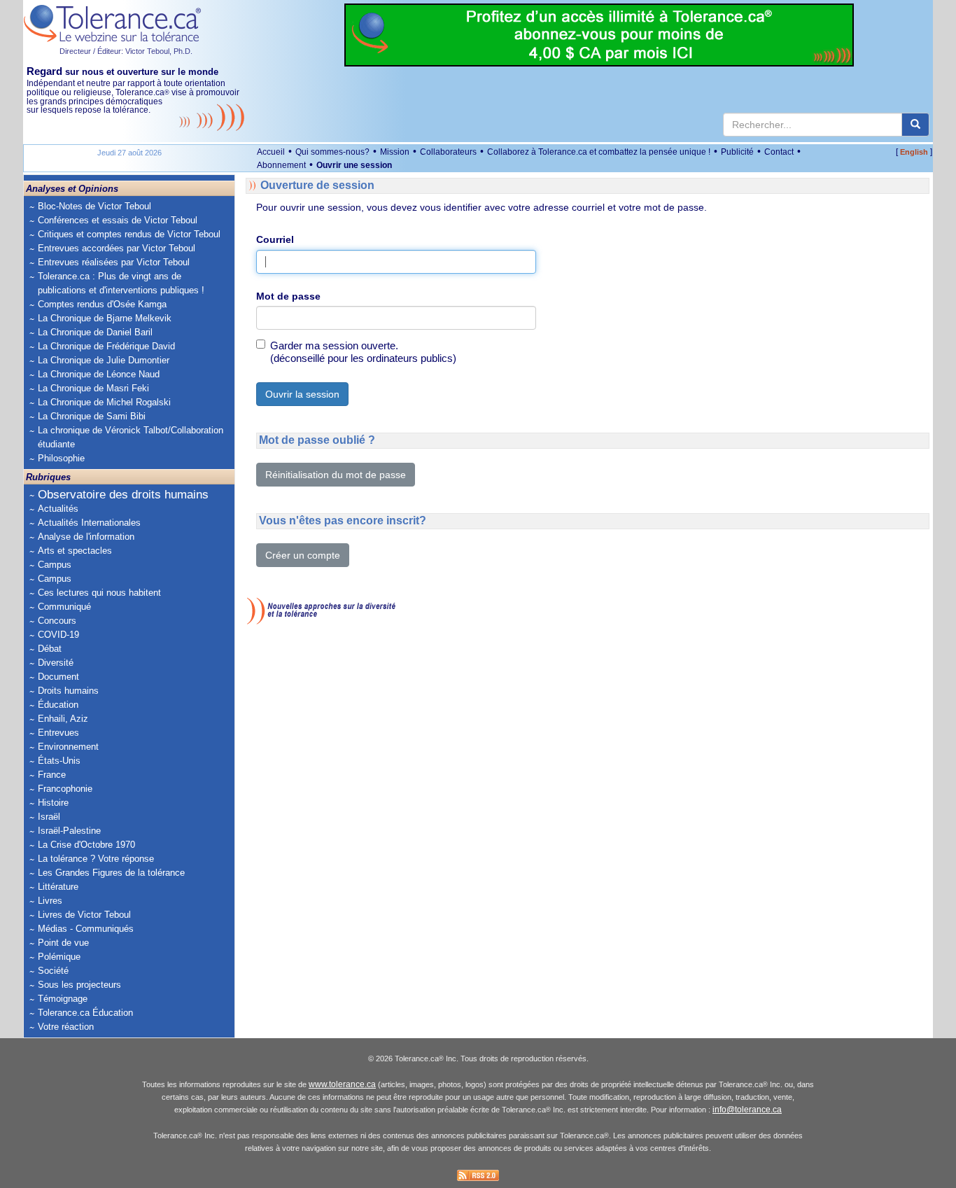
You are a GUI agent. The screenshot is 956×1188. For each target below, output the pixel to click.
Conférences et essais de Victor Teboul (117, 220)
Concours (57, 620)
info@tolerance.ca (747, 1109)
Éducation (58, 704)
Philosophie (61, 458)
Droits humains (68, 690)
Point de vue (63, 942)
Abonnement (281, 165)
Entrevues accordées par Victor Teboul (116, 248)
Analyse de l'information (86, 536)
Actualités (58, 508)
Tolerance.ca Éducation (85, 1012)
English (914, 152)
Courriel (275, 239)
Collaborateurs (448, 152)
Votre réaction (66, 1026)
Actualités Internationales (89, 522)
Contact (779, 152)
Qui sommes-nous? (332, 152)
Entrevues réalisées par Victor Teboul (114, 262)
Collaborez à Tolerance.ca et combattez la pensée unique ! (598, 152)
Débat (50, 648)
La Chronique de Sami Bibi (92, 416)
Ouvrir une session (354, 165)
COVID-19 (58, 634)
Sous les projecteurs (79, 984)
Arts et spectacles (75, 550)
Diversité (55, 662)
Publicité (737, 152)
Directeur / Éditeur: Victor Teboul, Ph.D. (125, 51)
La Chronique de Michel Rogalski (104, 402)
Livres (50, 900)
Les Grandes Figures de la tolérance (111, 872)
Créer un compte (302, 555)
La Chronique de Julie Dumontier (103, 360)
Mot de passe (288, 296)
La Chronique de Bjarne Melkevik (104, 318)
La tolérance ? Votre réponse (96, 858)
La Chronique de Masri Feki (93, 388)
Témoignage (62, 998)
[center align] (915, 125)
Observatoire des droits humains (123, 494)
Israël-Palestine (69, 830)
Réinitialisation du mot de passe (335, 474)
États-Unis (59, 760)
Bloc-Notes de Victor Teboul (94, 206)
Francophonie (65, 788)
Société (53, 970)
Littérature (58, 886)
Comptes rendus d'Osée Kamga (102, 304)
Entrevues (58, 732)
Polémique (59, 956)
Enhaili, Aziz (63, 718)
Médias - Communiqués (86, 928)
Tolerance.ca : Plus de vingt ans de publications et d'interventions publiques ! (121, 283)
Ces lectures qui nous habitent (99, 592)
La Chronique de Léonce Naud (99, 374)
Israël (49, 816)
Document (58, 676)
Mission (394, 152)
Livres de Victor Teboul (84, 914)
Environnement (68, 746)
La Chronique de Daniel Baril (95, 332)
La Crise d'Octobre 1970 (86, 844)
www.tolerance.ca (342, 1084)
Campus (54, 564)
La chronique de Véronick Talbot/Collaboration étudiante (130, 437)
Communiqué (64, 606)
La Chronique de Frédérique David (106, 346)
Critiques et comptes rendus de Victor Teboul (129, 234)
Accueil (271, 152)
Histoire (53, 802)
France (52, 774)
